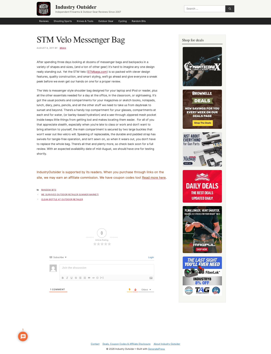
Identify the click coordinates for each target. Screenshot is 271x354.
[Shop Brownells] (202, 109)
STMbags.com (97, 71)
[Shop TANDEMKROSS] (202, 66)
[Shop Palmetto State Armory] (202, 186)
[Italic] (67, 278)
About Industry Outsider (167, 343)
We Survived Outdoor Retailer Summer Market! (70, 194)
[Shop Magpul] (202, 229)
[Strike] (76, 278)
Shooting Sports (63, 21)
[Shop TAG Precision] (202, 276)
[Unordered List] (84, 278)
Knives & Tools (85, 21)
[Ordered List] (80, 278)
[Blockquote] (89, 278)
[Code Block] (93, 278)
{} (97, 277)
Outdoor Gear (105, 21)
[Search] (229, 8)
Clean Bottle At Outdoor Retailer (62, 199)
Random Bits (139, 21)
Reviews (44, 21)
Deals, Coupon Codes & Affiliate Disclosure (127, 343)
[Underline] (71, 278)
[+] (102, 277)
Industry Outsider (75, 7)
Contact (95, 343)
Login (151, 257)
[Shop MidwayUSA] (202, 149)
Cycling (122, 21)
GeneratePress (156, 348)
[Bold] (63, 278)
